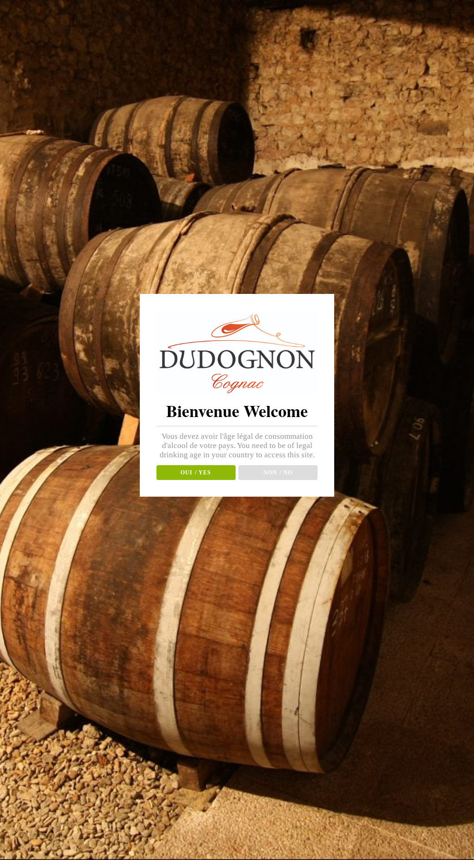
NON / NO (278, 472)
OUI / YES (196, 472)
